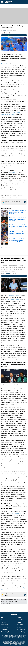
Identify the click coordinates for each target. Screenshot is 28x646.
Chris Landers (6, 273)
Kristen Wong (6, 30)
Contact (18, 617)
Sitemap (18, 622)
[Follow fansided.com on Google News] (25, 202)
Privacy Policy (5, 627)
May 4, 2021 (21, 101)
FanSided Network (21, 619)
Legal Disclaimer (20, 629)
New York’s (4, 64)
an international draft (16, 513)
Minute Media (7, 635)
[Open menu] (2, 2)
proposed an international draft (13, 484)
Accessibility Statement (7, 632)
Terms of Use (20, 627)
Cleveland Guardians (14, 299)
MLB (6, 606)
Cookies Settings (20, 632)
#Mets (22, 90)
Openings (3, 619)
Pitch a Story (19, 624)
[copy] (9, 33)
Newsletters (4, 624)
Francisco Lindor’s (13, 172)
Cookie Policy (4, 629)
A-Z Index (3, 622)
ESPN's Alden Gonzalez (13, 295)
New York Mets (7, 247)
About (2, 617)
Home (2, 247)
